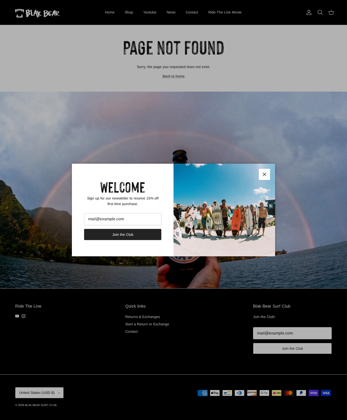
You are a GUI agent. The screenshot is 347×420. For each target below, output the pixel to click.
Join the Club (122, 234)
